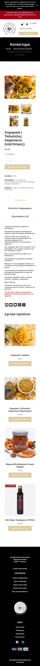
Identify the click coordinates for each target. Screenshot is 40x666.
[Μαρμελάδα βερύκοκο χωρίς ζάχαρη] (20, 444)
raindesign (20, 662)
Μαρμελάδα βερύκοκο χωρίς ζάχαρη (20, 465)
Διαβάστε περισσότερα (20, 528)
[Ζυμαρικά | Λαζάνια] (20, 335)
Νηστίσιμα (15, 184)
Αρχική (8, 49)
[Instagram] (23, 642)
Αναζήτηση (28, 33)
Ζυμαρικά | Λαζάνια (20, 355)
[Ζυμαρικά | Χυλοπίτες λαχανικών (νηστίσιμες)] (20, 388)
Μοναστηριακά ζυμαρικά (23, 49)
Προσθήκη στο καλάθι (18, 167)
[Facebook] (17, 642)
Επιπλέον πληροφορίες (20, 208)
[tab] (20, 200)
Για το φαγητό (20, 180)
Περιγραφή (20, 200)
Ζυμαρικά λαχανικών (26, 188)
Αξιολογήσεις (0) (20, 216)
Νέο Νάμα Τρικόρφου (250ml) (20, 520)
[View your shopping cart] (22, 24)
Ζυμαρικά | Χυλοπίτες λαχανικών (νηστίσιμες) (20, 409)
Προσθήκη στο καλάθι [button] (20, 363)
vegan (15, 188)
